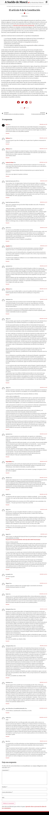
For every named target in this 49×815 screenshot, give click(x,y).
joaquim (8, 246)
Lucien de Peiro (9, 162)
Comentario (5, 770)
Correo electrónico (7, 792)
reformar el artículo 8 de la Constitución (23, 25)
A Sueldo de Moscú (16, 2)
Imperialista (9, 461)
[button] (46, 2)
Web (3, 797)
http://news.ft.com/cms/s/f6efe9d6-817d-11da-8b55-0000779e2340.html (23, 539)
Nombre (4, 787)
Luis (7, 124)
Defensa (8, 138)
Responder (7, 133)
